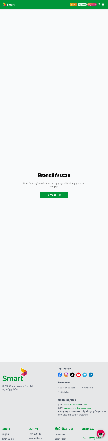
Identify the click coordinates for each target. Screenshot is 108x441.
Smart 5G (88, 428)
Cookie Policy (63, 392)
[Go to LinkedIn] (91, 375)
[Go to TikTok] (72, 375)
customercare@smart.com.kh (77, 408)
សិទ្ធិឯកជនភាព (87, 388)
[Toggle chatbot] (101, 434)
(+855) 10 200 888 (72, 405)
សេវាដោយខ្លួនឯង (91, 437)
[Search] (99, 4)
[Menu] (103, 4)
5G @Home (60, 434)
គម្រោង (5, 434)
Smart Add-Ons (35, 438)
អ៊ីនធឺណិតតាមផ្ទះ (64, 428)
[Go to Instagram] (66, 375)
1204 (84, 405)
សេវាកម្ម (33, 428)
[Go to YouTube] (78, 375)
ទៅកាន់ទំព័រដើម (54, 195)
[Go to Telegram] (84, 375)
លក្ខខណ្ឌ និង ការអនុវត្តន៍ (66, 388)
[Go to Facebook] (60, 375)
